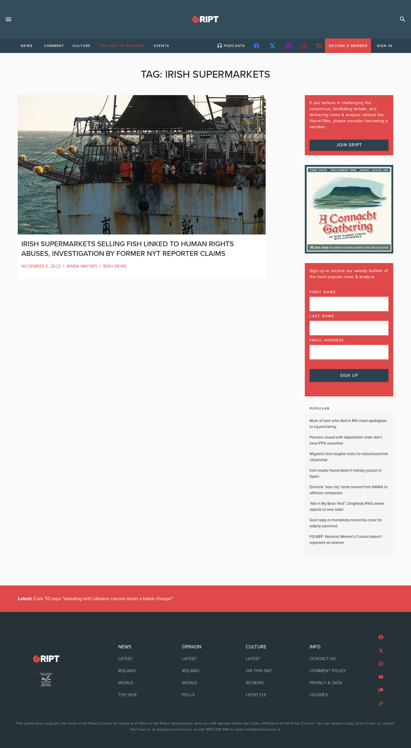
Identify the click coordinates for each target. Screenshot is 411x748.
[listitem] (141, 659)
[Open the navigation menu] (8, 19)
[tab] (26, 46)
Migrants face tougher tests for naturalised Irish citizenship (349, 457)
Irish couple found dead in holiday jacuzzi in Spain (346, 473)
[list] (141, 670)
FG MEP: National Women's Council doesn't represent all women (346, 539)
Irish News (115, 266)
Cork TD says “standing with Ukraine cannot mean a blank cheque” (95, 599)
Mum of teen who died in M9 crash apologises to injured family (348, 423)
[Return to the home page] (46, 659)
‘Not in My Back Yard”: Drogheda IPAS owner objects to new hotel (347, 506)
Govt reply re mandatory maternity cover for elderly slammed (346, 523)
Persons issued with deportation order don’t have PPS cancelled (346, 440)
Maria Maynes (81, 266)
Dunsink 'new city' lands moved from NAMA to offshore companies (349, 490)
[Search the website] (402, 19)
